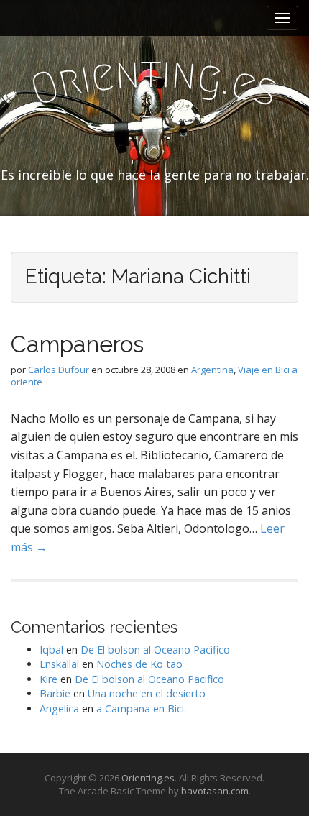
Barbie (55, 693)
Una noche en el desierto (147, 693)
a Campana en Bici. (141, 708)
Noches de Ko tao (139, 664)
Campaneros (77, 344)
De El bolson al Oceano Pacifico (155, 649)
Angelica (59, 708)
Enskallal (59, 664)
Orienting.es (148, 777)
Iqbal (51, 649)
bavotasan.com (215, 790)
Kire (48, 679)
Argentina (212, 369)
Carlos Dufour (58, 369)
